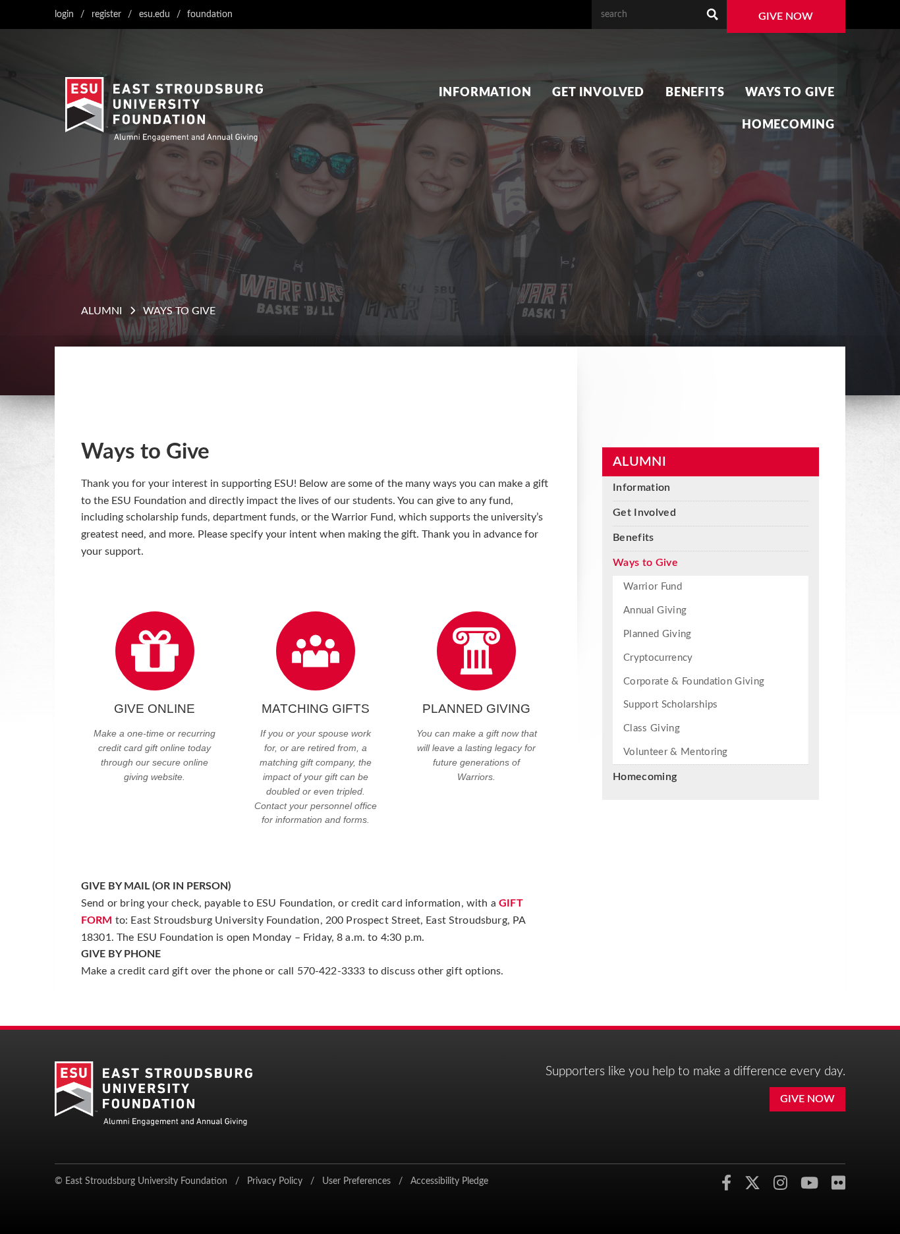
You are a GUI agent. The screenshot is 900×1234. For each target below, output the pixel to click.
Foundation (210, 14)
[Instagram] (780, 1183)
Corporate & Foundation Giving (693, 682)
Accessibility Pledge (449, 1181)
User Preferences (356, 1181)
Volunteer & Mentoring (675, 752)
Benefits (694, 92)
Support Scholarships (670, 705)
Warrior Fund (652, 587)
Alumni (101, 311)
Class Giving (651, 728)
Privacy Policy (274, 1181)
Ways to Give (790, 92)
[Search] (712, 14)
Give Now (785, 16)
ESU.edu (154, 14)
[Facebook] (726, 1183)
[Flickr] (838, 1183)
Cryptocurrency (657, 658)
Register (106, 14)
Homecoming (788, 124)
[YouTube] (809, 1183)
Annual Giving (655, 610)
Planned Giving (657, 634)
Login (64, 14)
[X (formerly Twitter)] (752, 1183)
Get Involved (598, 92)
